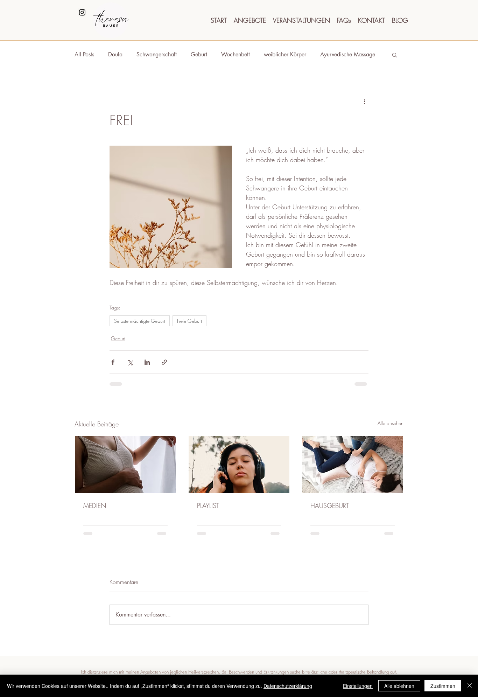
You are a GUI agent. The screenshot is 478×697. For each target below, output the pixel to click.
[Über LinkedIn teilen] (147, 362)
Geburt (199, 54)
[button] (394, 54)
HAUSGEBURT (329, 505)
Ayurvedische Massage (347, 54)
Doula (115, 54)
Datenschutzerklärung (287, 685)
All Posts (84, 54)
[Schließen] (469, 685)
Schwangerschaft (156, 54)
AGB (270, 635)
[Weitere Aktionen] (364, 101)
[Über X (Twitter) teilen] (130, 362)
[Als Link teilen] (164, 362)
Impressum (214, 635)
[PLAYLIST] (239, 464)
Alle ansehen (390, 423)
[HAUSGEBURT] (352, 464)
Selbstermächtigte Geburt (139, 321)
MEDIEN (94, 505)
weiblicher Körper (285, 54)
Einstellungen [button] (358, 685)
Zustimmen (442, 685)
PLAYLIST (208, 505)
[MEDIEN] (125, 464)
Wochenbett (235, 54)
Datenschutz (245, 635)
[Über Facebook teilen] (113, 362)
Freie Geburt (189, 321)
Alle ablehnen (399, 685)
